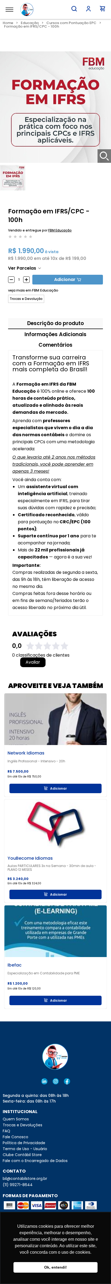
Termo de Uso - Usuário (25, 1148)
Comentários (55, 345)
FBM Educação (60, 230)
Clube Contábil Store (22, 1154)
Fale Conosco (15, 1137)
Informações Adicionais (55, 334)
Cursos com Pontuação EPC (71, 23)
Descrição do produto (55, 323)
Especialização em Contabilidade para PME (44, 973)
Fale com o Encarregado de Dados (35, 1160)
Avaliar (33, 662)
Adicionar (64, 279)
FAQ (6, 1131)
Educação (30, 23)
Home (8, 23)
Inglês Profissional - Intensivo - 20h (36, 761)
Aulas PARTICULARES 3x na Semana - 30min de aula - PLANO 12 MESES (52, 868)
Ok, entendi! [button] (55, 1267)
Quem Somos (16, 1119)
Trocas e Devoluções (22, 1125)
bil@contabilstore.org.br (25, 1178)
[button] (74, 9)
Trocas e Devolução (26, 298)
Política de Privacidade (24, 1143)
